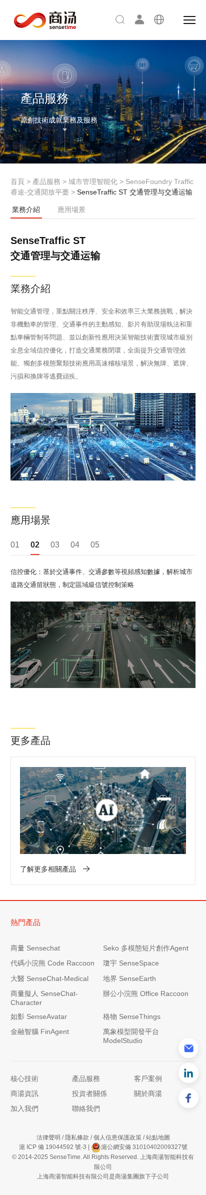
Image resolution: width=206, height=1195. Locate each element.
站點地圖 (158, 1137)
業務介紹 (26, 210)
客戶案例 (148, 1078)
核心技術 (24, 1078)
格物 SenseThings (131, 1016)
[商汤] (38, 20)
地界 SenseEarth (129, 978)
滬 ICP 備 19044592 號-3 (52, 1147)
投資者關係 (89, 1094)
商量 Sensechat (35, 948)
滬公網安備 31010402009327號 (144, 1147)
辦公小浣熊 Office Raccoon (145, 994)
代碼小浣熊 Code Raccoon (52, 963)
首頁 (17, 182)
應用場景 (72, 210)
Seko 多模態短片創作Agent (145, 948)
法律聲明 (48, 1137)
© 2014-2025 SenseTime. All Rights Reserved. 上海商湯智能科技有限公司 (103, 1162)
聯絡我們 (86, 1108)
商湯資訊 (24, 1094)
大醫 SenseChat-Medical (49, 978)
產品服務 (46, 182)
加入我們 (24, 1108)
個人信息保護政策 (118, 1137)
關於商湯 (148, 1094)
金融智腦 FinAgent (39, 1032)
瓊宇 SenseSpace (131, 963)
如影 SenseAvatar (38, 1016)
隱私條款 (77, 1137)
